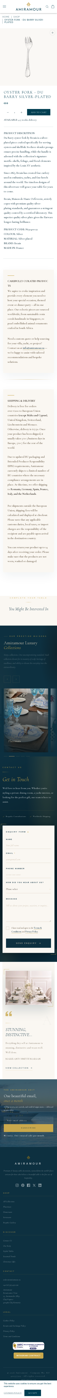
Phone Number (15, 868)
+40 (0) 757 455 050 (10, 1285)
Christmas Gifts (9, 1261)
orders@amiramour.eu (11, 1279)
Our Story (7, 1246)
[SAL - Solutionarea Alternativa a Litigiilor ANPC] (28, 1346)
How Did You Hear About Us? (25, 882)
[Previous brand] (7, 679)
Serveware (7, 1217)
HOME (6, 17)
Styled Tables (8, 1251)
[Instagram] (17, 1185)
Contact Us (7, 1240)
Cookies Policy (9, 1320)
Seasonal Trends (9, 1256)
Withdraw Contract (28, 1356)
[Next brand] (16, 679)
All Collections (9, 1201)
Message (11, 899)
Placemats (7, 1207)
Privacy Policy (31, 931)
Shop (16, 17)
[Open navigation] (4, 6)
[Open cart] (52, 6)
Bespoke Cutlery (9, 1222)
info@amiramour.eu (33, 348)
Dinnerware (7, 1212)
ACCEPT (32, 1393)
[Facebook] (28, 1185)
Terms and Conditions (11, 1336)
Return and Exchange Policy (14, 1326)
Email (9, 853)
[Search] (47, 6)
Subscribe (28, 1128)
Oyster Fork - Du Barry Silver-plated (27, 94)
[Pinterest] (22, 1185)
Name (9, 839)
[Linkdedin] (34, 1185)
